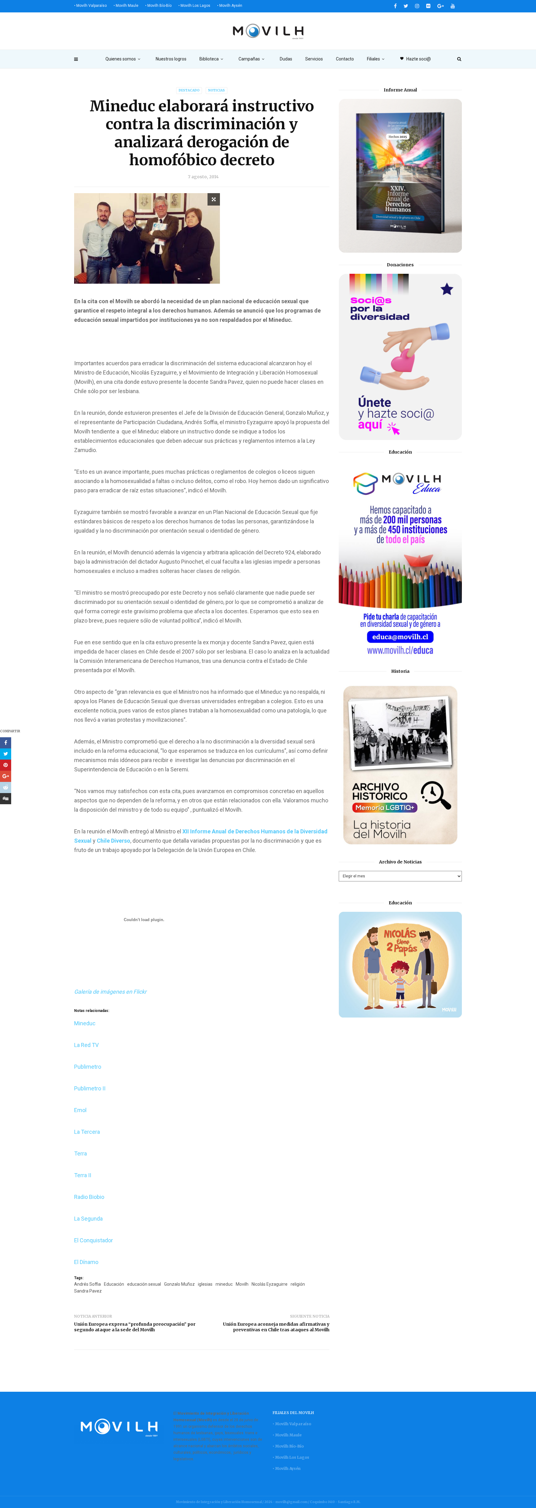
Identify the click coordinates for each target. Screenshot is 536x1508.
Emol (80, 1110)
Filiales (373, 58)
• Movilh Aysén (229, 5)
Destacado (189, 90)
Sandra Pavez (88, 1290)
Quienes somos (120, 58)
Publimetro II (89, 1088)
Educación (114, 1284)
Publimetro (87, 1066)
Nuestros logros (171, 58)
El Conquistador (93, 1240)
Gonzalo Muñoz (179, 1284)
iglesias (205, 1284)
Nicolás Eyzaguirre (270, 1284)
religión (298, 1284)
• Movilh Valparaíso (90, 5)
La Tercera (87, 1132)
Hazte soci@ (415, 58)
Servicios (314, 58)
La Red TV (86, 1045)
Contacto (345, 58)
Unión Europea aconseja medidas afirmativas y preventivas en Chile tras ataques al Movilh (276, 1327)
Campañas (249, 58)
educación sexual (144, 1284)
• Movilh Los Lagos (194, 5)
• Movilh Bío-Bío (158, 5)
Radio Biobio (89, 1197)
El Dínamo (86, 1262)
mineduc (224, 1284)
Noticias (216, 90)
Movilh (242, 1284)
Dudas (286, 58)
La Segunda (88, 1218)
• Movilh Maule (126, 5)
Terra (80, 1153)
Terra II (82, 1175)
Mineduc (85, 1023)
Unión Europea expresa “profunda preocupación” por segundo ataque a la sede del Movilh (134, 1327)
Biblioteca (209, 58)
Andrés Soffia (87, 1284)
